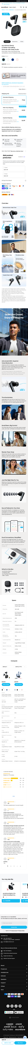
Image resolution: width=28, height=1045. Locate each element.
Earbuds (11, 10)
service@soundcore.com (8, 941)
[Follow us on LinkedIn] (20, 1006)
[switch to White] (8, 59)
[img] (3, 186)
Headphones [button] (4, 972)
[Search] (21, 7)
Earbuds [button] (3, 976)
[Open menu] (26, 7)
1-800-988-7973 (9, 938)
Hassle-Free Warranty (8, 955)
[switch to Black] (3, 59)
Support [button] (3, 983)
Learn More (6, 684)
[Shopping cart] (23, 7)
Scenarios (14, 41)
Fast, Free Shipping (7, 950)
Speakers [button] (3, 979)
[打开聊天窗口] (25, 1037)
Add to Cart (7, 1043)
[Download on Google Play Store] (9, 1012)
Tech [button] (2, 989)
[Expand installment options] (25, 67)
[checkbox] (4, 930)
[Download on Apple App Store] (19, 1012)
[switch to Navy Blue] (12, 59)
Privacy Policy (21, 930)
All (7, 10)
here (19, 127)
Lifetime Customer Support (9, 958)
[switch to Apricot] (17, 59)
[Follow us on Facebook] (12, 1006)
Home (3, 10)
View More (22, 89)
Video (21, 41)
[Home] (8, 7)
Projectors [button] (4, 969)
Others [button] (3, 986)
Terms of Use (14, 930)
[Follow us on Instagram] (8, 1006)
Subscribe (14, 927)
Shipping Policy (22, 93)
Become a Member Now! (17, 151)
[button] (14, 67)
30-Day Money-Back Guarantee (10, 953)
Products (7, 41)
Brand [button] (2, 965)
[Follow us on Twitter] (16, 1006)
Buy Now (20, 1043)
